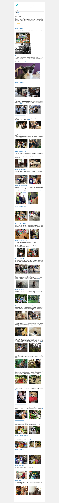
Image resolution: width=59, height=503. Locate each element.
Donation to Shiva (17, 55)
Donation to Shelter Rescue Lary (19, 289)
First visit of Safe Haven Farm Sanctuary (20, 151)
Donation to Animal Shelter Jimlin (19, 258)
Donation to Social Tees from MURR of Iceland (21, 223)
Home (31, 3)
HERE (23, 85)
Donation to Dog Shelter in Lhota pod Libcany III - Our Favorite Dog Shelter (24, 305)
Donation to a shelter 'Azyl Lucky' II (19, 420)
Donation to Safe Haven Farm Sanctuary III (20, 82)
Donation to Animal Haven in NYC (19, 449)
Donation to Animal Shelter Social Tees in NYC (21, 240)
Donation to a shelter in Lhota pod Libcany (20, 404)
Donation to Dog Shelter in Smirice (19, 465)
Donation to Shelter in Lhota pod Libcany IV (20, 169)
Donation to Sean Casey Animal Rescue (20, 206)
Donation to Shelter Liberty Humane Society (21, 185)
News (31, 7)
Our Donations (32, 5)
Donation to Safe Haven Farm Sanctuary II (20, 115)
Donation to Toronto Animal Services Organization (21, 435)
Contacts (31, 8)
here (26, 61)
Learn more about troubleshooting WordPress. (21, 499)
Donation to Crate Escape (18, 99)
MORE (41, 341)
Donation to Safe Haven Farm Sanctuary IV (20, 28)
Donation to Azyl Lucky (18, 480)
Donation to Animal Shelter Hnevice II (20, 321)
